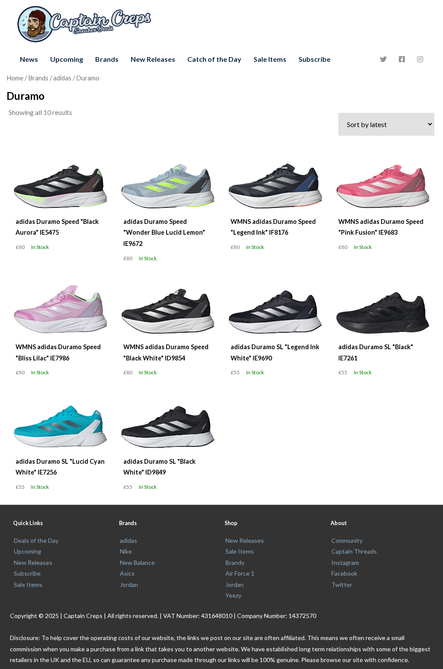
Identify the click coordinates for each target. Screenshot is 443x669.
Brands (107, 59)
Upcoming (66, 59)
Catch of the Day (214, 59)
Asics (127, 573)
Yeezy (233, 595)
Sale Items (270, 59)
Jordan (129, 584)
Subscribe (315, 59)
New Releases (153, 59)
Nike (126, 551)
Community (347, 540)
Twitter (341, 584)
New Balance (137, 562)
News (29, 59)
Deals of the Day (36, 540)
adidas (62, 78)
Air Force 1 (239, 573)
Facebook (344, 573)
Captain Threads (354, 551)
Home (14, 78)
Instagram (345, 562)
